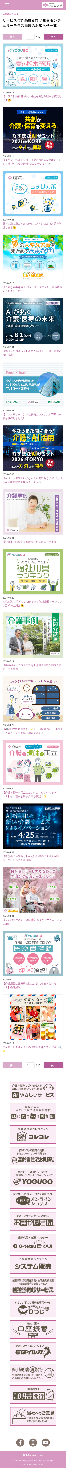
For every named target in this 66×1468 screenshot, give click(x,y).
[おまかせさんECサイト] (33, 1221)
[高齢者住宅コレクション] (33, 1134)
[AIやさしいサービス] (33, 1091)
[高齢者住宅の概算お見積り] (33, 1156)
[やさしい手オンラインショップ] (33, 1199)
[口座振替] (33, 1329)
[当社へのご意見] (33, 1416)
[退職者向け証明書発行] (33, 1394)
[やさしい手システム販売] (33, 1264)
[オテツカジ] (33, 1243)
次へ (53, 36)
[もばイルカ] (33, 1351)
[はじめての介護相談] (33, 1113)
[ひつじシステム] (33, 1308)
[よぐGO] (33, 1178)
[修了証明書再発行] (33, 1373)
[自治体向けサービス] (33, 1286)
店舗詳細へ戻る (10, 13)
